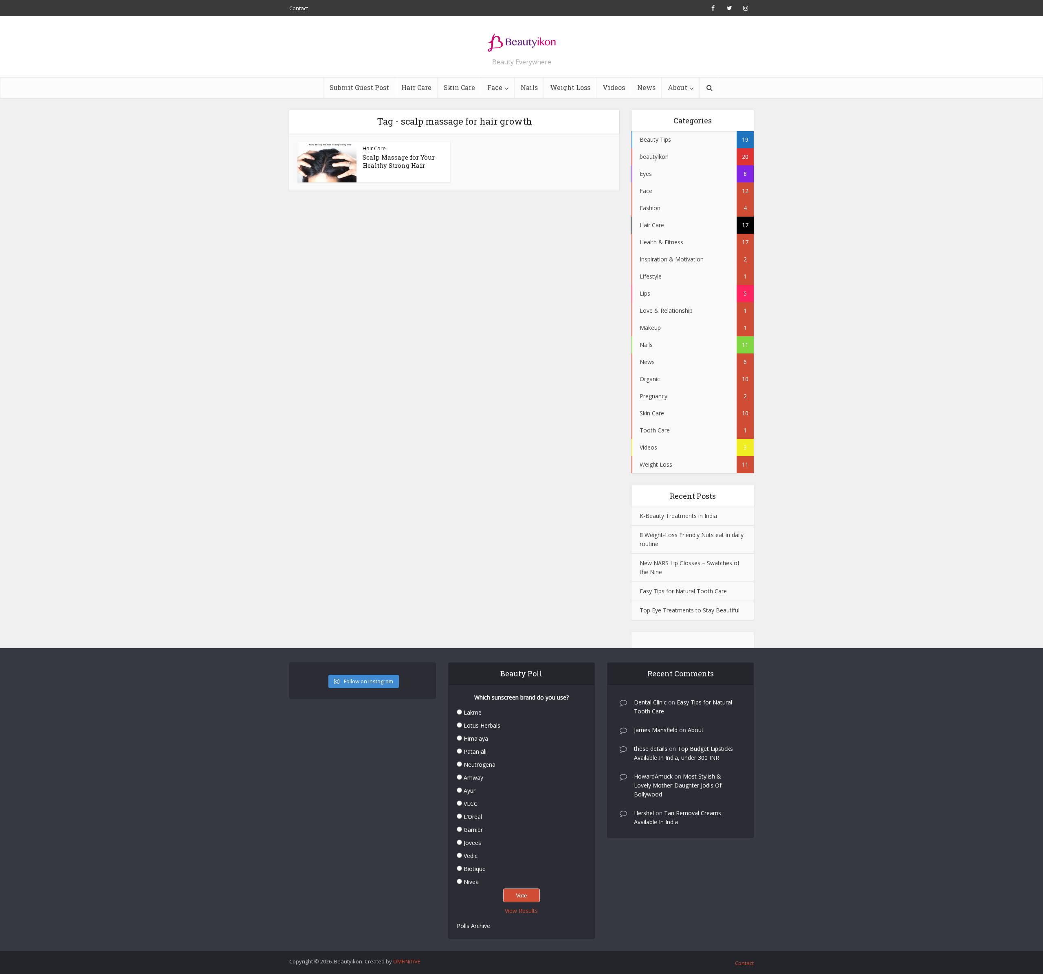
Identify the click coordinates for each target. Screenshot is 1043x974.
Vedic (470, 856)
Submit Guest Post (359, 87)
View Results (521, 911)
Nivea (471, 882)
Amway (473, 777)
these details (650, 748)
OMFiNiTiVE (406, 961)
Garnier (473, 830)
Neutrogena (479, 764)
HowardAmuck (653, 776)
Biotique (475, 869)
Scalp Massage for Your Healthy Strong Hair (399, 161)
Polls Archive (473, 926)
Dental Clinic (650, 702)
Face (494, 87)
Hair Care (416, 87)
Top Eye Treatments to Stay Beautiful (689, 610)
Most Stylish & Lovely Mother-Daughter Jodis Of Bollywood (678, 785)
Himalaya (476, 738)
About (677, 87)
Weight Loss (570, 87)
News (646, 87)
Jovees (472, 843)
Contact (298, 8)
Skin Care (459, 87)
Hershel (644, 813)
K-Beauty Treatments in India (678, 516)
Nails (529, 87)
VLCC (470, 803)
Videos (614, 87)
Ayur (469, 790)
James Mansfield (656, 730)
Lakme (473, 712)
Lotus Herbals (482, 725)
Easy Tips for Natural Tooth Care (683, 591)
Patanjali (475, 751)
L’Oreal (473, 816)
